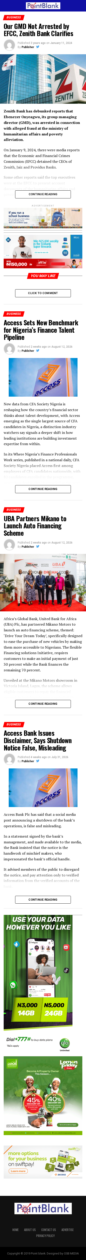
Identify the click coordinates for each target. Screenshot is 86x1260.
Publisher (28, 47)
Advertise (67, 1230)
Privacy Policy (45, 1236)
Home (15, 1230)
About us (30, 1230)
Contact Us (48, 1230)
